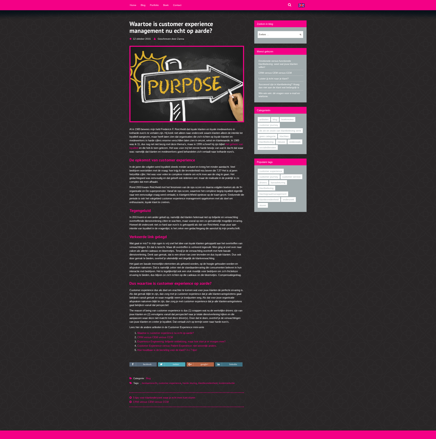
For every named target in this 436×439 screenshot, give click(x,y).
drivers (263, 182)
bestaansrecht (149, 383)
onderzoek (288, 199)
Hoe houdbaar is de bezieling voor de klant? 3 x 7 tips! (167, 350)
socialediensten (267, 147)
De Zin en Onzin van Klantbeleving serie (280, 130)
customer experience (170, 383)
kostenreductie (227, 383)
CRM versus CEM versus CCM (155, 337)
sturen (262, 205)
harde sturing (190, 383)
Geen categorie (267, 136)
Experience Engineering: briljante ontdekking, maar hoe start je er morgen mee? (181, 341)
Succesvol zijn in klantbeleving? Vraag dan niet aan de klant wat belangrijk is (279, 86)
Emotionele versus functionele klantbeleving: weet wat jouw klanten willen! (278, 64)
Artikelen (264, 119)
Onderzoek (295, 141)
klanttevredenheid (207, 383)
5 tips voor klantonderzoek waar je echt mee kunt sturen (163, 397)
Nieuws (281, 141)
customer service (291, 176)
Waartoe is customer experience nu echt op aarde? (165, 333)
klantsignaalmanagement (272, 194)
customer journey (268, 125)
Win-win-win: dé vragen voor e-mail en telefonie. (279, 95)
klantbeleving (266, 141)
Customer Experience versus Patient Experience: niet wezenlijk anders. (177, 345)
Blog (148, 378)
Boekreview (287, 119)
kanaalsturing (278, 182)
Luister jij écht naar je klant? (274, 78)
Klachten (284, 136)
